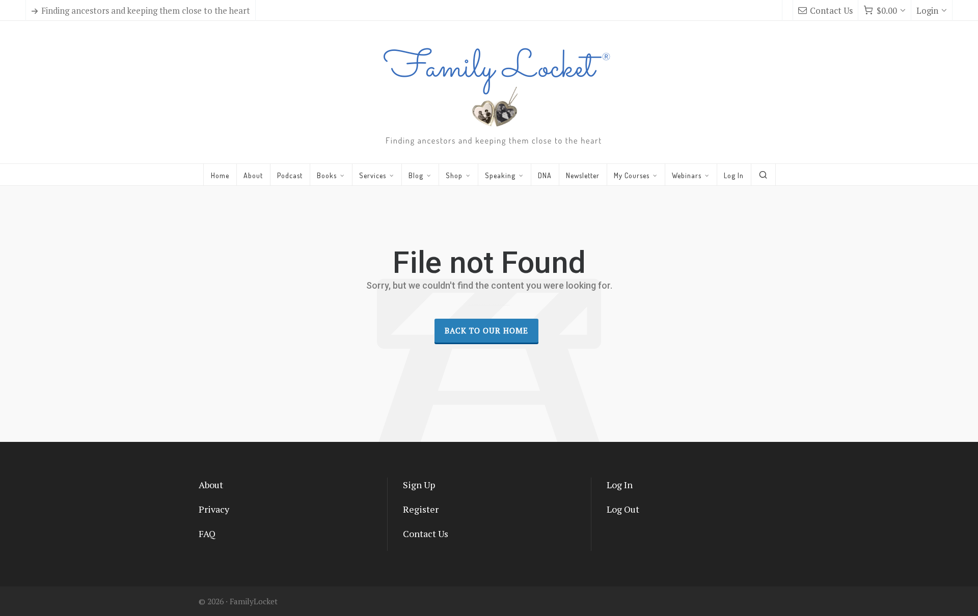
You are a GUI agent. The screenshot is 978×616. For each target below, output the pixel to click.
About (211, 485)
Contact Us (831, 10)
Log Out (623, 509)
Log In (620, 485)
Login (927, 10)
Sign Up (419, 485)
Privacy (214, 509)
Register (421, 509)
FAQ (207, 533)
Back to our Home (486, 330)
